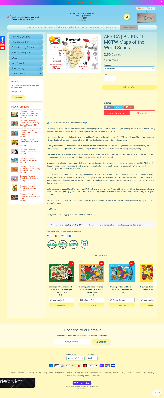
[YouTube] (2, 48)
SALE (84, 27)
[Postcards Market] (25, 17)
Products (33, 28)
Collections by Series (27, 48)
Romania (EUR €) (74, 358)
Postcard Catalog (21, 36)
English (91, 358)
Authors (30, 373)
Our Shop (96, 28)
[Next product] (156, 284)
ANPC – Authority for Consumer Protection (66, 373)
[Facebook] (2, 38)
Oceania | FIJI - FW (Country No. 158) (27, 382)
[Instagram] (2, 43)
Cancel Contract (129, 28)
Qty (105, 74)
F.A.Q (123, 373)
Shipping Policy (83, 375)
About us (21, 373)
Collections (48, 28)
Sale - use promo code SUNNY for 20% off (82, 2)
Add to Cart (61, 306)
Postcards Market (81, 386)
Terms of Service (134, 373)
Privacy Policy (69, 375)
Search (13, 373)
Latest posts (27, 74)
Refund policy (148, 373)
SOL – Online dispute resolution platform (101, 373)
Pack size (107, 65)
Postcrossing (41, 373)
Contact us (112, 28)
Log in (140, 8)
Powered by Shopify (82, 388)
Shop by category (21, 52)
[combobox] (61, 300)
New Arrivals (18, 63)
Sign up (150, 8)
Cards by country (27, 43)
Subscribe (18, 97)
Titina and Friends (69, 28)
